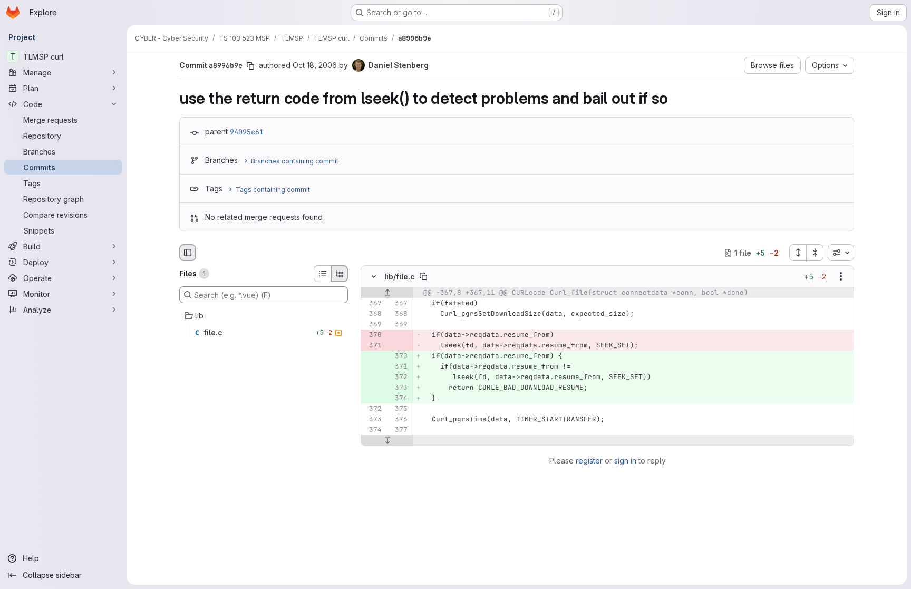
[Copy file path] (423, 277)
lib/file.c (399, 276)
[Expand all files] (797, 252)
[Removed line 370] (373, 335)
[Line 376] (399, 419)
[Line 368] (373, 314)
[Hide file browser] (187, 252)
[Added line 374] (399, 398)
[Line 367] (373, 303)
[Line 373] (373, 419)
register (589, 460)
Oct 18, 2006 (315, 65)
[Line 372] (373, 409)
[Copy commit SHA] (250, 66)
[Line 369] (373, 325)
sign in (625, 460)
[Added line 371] (399, 367)
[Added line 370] (399, 356)
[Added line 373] (399, 388)
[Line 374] (373, 430)
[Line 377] (399, 430)
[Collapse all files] (815, 252)
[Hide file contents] (373, 277)
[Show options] (841, 277)
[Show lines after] (387, 441)
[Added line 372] (399, 377)
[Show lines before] (387, 293)
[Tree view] (339, 273)
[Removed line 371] (373, 346)
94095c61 (247, 132)
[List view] (322, 273)
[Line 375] (399, 409)
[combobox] (841, 252)
